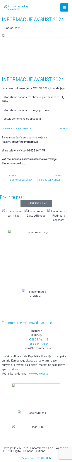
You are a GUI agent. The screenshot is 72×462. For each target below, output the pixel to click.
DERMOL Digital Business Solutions (23, 451)
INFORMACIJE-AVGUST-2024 (16, 128)
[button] (5, 217)
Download (63, 128)
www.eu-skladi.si (39, 373)
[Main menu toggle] (64, 7)
